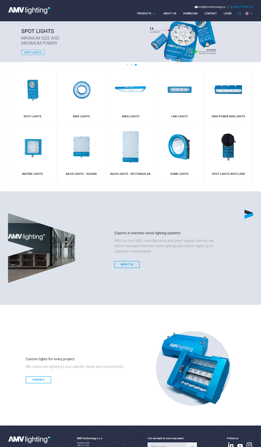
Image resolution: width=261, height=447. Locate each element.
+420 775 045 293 (243, 7)
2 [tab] (131, 65)
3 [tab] (136, 65)
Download (187, 13)
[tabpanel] (130, 41)
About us (166, 13)
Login (227, 13)
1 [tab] (127, 65)
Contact (209, 13)
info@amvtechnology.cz (211, 7)
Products (139, 13)
